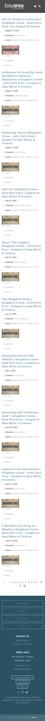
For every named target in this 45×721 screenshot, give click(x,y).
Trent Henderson (21, 319)
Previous (4, 582)
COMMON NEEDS (22, 678)
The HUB (22, 682)
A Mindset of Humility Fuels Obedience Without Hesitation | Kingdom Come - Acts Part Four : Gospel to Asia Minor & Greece (22, 79)
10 (35, 582)
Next (24, 586)
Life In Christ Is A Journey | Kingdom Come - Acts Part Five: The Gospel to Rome (21, 23)
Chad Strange (19, 152)
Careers (22, 619)
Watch (8, 65)
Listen (8, 56)
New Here (22, 604)
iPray (23, 687)
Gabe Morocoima (21, 96)
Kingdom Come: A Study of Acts (25, 40)
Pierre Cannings (20, 262)
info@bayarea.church (23, 669)
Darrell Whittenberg (22, 205)
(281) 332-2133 (22, 665)
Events (22, 611)
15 (20, 586)
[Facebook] (18, 692)
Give (22, 626)
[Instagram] (22, 692)
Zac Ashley (18, 375)
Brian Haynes (19, 35)
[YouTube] (27, 692)
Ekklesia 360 (33, 717)
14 (41, 582)
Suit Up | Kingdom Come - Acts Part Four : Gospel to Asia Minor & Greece (21, 193)
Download (9, 61)
